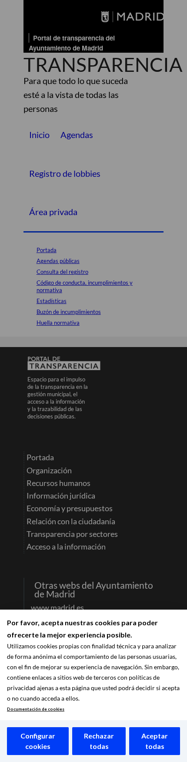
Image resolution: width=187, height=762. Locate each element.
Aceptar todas (154, 741)
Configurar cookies (37, 741)
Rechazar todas (99, 741)
